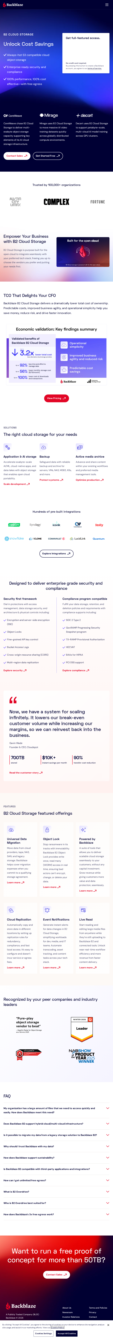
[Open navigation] (107, 4)
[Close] (108, 1325)
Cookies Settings (43, 1333)
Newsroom (67, 1312)
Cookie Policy (57, 1327)
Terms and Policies (98, 1307)
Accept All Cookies (67, 1333)
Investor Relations (71, 1317)
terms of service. (95, 68)
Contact (93, 1317)
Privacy (92, 1312)
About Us (66, 1307)
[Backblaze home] (13, 4)
